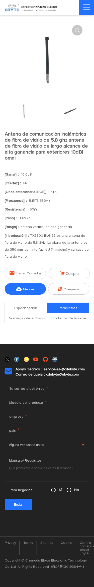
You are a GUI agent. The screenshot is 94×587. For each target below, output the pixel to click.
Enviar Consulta (25, 273)
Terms (28, 543)
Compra (69, 273)
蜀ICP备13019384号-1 (67, 567)
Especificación (25, 308)
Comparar (68, 289)
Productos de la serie (68, 318)
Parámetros (68, 308)
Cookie (66, 543)
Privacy (10, 543)
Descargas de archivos (26, 318)
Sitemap (46, 543)
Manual (25, 289)
